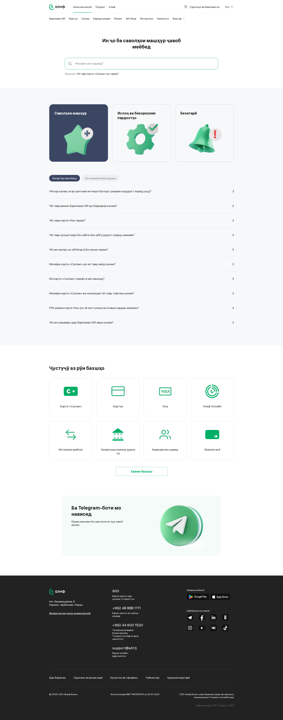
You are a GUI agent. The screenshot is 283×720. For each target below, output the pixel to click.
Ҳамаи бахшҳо (141, 471)
